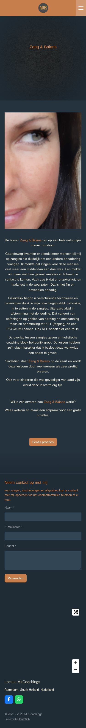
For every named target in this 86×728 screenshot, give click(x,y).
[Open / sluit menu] (81, 8)
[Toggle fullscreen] (75, 612)
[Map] (43, 640)
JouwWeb (24, 719)
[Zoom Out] (75, 669)
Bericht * (10, 546)
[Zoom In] (75, 662)
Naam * (9, 507)
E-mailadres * (13, 527)
